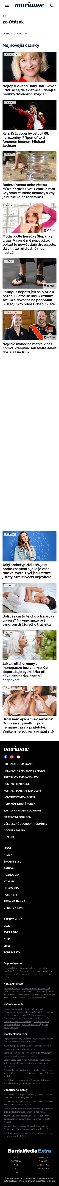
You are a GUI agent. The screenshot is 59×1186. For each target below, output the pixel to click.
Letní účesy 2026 (17, 998)
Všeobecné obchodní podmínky (25, 823)
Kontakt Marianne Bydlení (22, 790)
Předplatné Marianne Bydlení (24, 770)
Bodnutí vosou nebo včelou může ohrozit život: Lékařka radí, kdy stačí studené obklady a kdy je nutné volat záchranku (27, 1063)
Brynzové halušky (12, 1024)
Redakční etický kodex (19, 803)
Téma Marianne (14, 901)
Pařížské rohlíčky (42, 1018)
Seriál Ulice (40, 992)
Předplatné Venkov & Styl (22, 777)
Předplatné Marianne (19, 764)
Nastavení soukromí (18, 817)
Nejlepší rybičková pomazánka (17, 1021)
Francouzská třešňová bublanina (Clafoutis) (23, 1012)
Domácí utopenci (41, 1021)
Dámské (43, 1161)
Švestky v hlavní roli (33, 1009)
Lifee (7, 945)
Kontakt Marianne (17, 784)
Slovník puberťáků (27, 968)
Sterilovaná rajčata (37, 1015)
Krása (8, 854)
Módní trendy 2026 (22, 974)
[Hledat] (52, 5)
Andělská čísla (10, 971)
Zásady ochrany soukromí (22, 810)
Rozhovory (12, 874)
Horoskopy (12, 888)
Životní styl (12, 861)
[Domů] (29, 5)
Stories (9, 881)
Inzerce (9, 837)
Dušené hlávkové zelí (13, 1009)
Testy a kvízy (43, 968)
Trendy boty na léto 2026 (28, 995)
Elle (7, 925)
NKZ (16, 1165)
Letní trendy (38, 974)
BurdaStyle (43, 1165)
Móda (7, 848)
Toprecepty (12, 952)
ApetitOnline (13, 919)
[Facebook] (6, 757)
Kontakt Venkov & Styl (20, 797)
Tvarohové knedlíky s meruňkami (18, 1018)
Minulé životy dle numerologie (35, 988)
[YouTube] (18, 757)
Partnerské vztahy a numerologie (18, 992)
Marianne (43, 1157)
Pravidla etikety (10, 968)
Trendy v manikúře (12, 988)
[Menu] (7, 5)
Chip (7, 939)
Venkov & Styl (13, 908)
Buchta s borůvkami (31, 1024)
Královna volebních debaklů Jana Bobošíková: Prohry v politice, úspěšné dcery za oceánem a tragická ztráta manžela (27, 1119)
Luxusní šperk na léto (37, 998)
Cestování (24, 971)
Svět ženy (11, 932)
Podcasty (10, 894)
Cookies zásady (14, 830)
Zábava (9, 868)
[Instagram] (12, 757)
